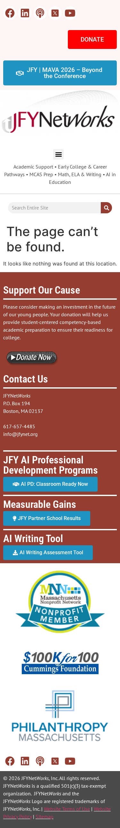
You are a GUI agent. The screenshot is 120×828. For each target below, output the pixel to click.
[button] (58, 154)
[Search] (106, 207)
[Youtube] (70, 13)
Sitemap (44, 816)
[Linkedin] (25, 13)
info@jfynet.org (20, 434)
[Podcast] (40, 13)
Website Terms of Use (67, 809)
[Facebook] (10, 13)
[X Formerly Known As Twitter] (55, 13)
